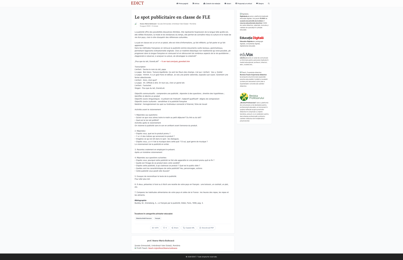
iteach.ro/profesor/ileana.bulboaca (162, 248)
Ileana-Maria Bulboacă (148, 24)
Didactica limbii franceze (144, 218)
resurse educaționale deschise (251, 23)
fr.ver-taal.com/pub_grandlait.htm (176, 61)
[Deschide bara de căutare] (269, 3)
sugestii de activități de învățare (251, 21)
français (157, 218)
